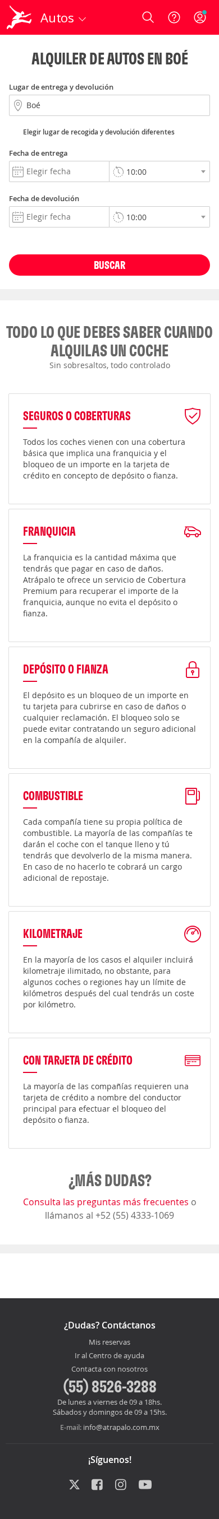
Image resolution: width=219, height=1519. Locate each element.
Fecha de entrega (38, 153)
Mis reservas (109, 1342)
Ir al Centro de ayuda (109, 1355)
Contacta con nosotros (109, 1369)
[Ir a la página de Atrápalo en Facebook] (98, 1485)
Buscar (109, 265)
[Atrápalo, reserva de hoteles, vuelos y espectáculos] (19, 17)
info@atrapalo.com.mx (121, 1427)
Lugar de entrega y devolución (61, 87)
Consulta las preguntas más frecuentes (107, 1202)
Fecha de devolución (44, 198)
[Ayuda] (174, 17)
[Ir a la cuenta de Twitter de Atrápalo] (74, 1485)
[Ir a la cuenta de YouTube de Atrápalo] (145, 1485)
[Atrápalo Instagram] (121, 1485)
